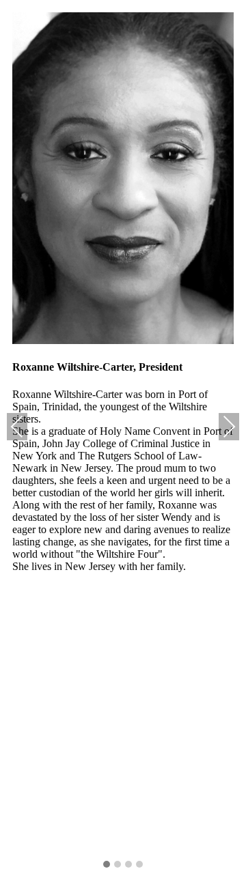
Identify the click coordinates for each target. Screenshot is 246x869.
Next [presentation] (229, 426)
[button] (106, 865)
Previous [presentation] (17, 426)
